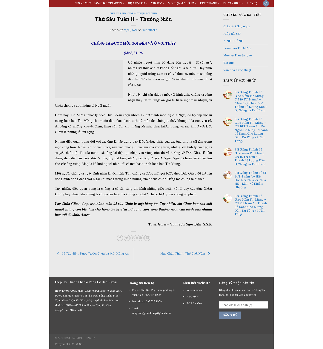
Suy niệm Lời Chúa (145, 13)
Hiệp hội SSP (232, 33)
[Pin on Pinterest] (140, 238)
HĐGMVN (193, 296)
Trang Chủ (83, 3)
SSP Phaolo (150, 30)
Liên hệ (252, 3)
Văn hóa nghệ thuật (237, 70)
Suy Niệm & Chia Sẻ (181, 3)
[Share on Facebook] (120, 238)
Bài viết (77, 338)
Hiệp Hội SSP (136, 3)
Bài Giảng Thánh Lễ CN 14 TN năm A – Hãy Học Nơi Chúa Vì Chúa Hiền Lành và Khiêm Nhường (251, 180)
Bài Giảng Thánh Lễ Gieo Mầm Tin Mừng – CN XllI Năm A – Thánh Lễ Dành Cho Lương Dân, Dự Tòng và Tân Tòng (251, 205)
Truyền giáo (232, 3)
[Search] (266, 3)
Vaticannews (194, 290)
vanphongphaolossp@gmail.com (151, 313)
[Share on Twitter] (127, 238)
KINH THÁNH (208, 3)
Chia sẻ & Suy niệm (121, 13)
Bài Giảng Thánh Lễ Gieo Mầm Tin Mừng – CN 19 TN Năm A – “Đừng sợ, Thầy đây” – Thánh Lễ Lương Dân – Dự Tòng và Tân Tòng (251, 101)
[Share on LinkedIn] (147, 238)
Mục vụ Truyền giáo (237, 55)
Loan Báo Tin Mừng (107, 3)
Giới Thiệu (62, 338)
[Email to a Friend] (133, 238)
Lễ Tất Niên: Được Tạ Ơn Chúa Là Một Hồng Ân (95, 253)
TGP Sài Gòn (194, 303)
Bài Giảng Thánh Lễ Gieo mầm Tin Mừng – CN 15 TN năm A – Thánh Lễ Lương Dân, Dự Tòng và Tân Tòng (250, 157)
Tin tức (228, 62)
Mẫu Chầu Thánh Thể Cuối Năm (183, 253)
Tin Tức (156, 3)
